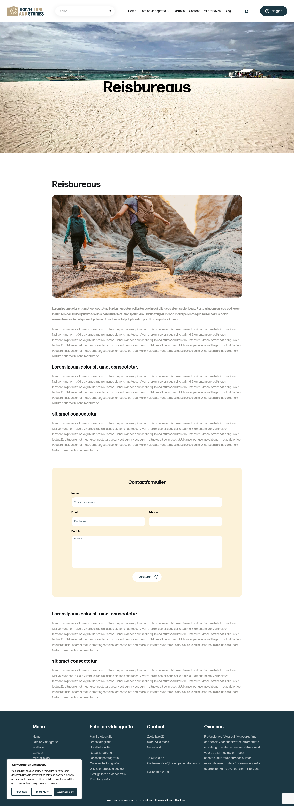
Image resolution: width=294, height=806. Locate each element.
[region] (44, 779)
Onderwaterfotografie (104, 763)
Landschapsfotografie (104, 758)
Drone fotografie (100, 742)
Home (132, 11)
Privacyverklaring (144, 800)
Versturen (144, 577)
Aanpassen (21, 791)
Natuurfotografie (101, 753)
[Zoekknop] (110, 11)
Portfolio (179, 11)
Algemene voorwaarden (120, 800)
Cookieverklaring (164, 800)
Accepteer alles (65, 791)
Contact (194, 11)
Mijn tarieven (212, 11)
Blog (228, 11)
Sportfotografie (100, 747)
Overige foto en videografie (108, 774)
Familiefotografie (101, 736)
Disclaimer (181, 800)
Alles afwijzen (42, 791)
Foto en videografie (153, 11)
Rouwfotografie (100, 779)
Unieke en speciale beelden (107, 769)
